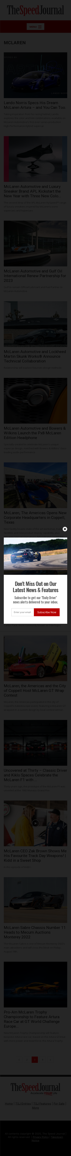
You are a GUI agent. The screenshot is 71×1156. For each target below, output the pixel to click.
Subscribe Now (46, 612)
